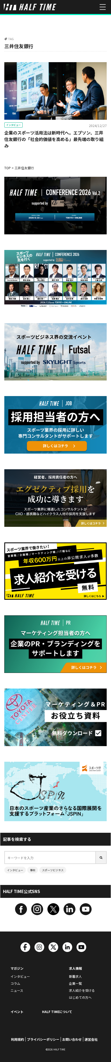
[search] (101, 857)
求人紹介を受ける (82, 990)
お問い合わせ (72, 1039)
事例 (32, 870)
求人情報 (75, 968)
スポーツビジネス (53, 870)
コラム (15, 983)
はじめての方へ (80, 997)
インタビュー (13, 125)
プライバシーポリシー (43, 1039)
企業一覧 (75, 983)
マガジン (17, 968)
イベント (17, 1011)
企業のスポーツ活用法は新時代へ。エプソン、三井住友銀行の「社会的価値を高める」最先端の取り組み (53, 139)
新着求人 (75, 976)
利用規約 (17, 1039)
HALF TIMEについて (57, 1011)
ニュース (17, 990)
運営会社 (91, 1039)
